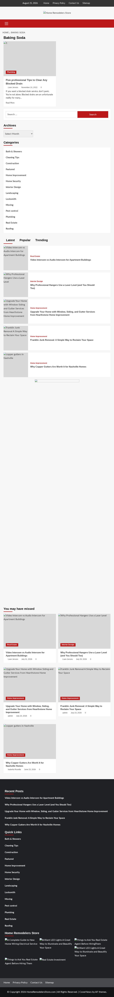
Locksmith (11, 199)
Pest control (12, 211)
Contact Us (74, 3)
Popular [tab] (25, 240)
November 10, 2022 (29, 87)
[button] (7, 23)
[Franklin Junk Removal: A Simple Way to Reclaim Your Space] (16, 331)
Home (46, 3)
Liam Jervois (13, 87)
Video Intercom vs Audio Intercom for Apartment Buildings (60, 260)
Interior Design (13, 187)
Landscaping (12, 193)
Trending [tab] (41, 240)
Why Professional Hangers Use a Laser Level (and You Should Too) (38, 805)
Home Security (13, 181)
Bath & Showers (14, 151)
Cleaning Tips (12, 157)
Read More (10, 103)
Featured (10, 169)
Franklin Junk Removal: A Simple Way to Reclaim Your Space (61, 340)
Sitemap (86, 3)
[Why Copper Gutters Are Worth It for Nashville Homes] (16, 356)
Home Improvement (16, 175)
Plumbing (11, 72)
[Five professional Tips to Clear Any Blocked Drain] (30, 58)
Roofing (10, 229)
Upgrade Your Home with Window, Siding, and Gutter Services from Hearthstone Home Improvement (56, 811)
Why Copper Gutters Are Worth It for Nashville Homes (58, 366)
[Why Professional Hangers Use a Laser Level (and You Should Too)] (16, 278)
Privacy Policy (59, 3)
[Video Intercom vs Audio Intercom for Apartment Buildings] (16, 251)
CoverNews (85, 992)
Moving (9, 205)
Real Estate (11, 223)
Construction (12, 163)
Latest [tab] (10, 240)
